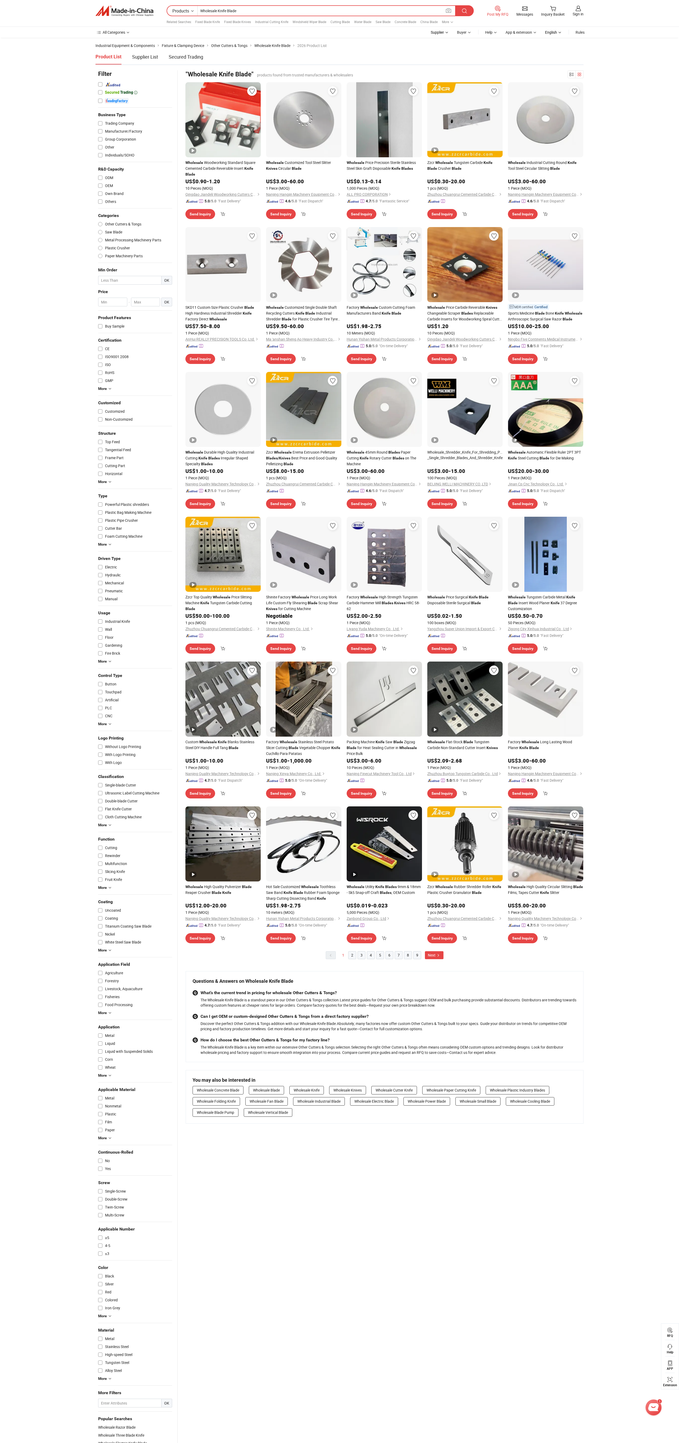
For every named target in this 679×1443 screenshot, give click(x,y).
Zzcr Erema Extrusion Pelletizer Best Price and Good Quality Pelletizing (301, 458)
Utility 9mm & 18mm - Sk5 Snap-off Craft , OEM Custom (384, 889)
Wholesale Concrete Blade (218, 1090)
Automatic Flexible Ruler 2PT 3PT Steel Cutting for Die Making (544, 455)
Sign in (578, 13)
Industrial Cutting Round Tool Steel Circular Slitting (542, 165)
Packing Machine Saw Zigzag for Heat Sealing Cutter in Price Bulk (382, 747)
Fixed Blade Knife (207, 22)
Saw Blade (383, 22)
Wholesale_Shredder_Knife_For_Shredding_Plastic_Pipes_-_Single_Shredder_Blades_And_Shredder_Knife (465, 455)
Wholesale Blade (266, 1090)
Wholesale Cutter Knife (394, 1090)
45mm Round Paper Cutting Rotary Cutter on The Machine (381, 458)
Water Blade (362, 22)
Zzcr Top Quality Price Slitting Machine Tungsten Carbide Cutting (218, 602)
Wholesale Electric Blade (374, 1101)
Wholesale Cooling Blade (530, 1101)
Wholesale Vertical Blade (268, 1112)
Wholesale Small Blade (478, 1101)
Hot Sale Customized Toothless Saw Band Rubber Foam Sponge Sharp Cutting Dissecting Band (303, 892)
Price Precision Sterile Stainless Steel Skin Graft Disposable (381, 165)
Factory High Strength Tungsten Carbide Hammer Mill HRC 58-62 (383, 602)
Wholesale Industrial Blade (319, 1101)
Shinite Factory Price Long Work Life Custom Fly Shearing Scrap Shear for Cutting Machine (302, 602)
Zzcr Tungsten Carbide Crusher (460, 165)
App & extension (519, 32)
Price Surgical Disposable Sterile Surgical (458, 599)
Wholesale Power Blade (427, 1101)
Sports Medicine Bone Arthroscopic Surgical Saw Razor (545, 316)
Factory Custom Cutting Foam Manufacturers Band (381, 310)
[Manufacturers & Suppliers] (124, 10)
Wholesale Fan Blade (267, 1101)
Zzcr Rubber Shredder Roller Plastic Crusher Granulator (464, 889)
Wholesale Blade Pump (215, 1112)
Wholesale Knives (347, 1090)
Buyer (462, 32)
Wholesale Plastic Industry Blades (517, 1090)
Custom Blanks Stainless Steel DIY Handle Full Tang (219, 744)
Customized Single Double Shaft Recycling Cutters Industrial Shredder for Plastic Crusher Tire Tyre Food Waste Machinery (302, 313)
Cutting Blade (340, 22)
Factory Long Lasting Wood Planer (540, 744)
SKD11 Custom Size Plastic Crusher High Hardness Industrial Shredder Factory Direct (219, 313)
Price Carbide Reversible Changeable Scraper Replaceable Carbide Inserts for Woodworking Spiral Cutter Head (465, 313)
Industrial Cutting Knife (271, 22)
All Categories (114, 32)
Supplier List (145, 57)
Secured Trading (186, 57)
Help (489, 32)
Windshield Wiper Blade (309, 22)
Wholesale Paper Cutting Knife (451, 1090)
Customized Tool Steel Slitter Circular (298, 165)
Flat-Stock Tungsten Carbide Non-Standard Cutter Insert (462, 744)
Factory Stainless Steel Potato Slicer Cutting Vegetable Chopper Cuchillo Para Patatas (303, 747)
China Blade (429, 22)
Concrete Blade (405, 22)
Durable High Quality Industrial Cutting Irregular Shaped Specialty (219, 458)
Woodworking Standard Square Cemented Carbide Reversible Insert (220, 168)
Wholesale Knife (307, 1090)
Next (432, 955)
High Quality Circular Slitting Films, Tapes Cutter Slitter (545, 889)
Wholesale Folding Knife (216, 1101)
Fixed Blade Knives (237, 22)
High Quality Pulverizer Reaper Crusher (218, 889)
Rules (580, 32)
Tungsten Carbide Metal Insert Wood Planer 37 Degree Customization (542, 602)
